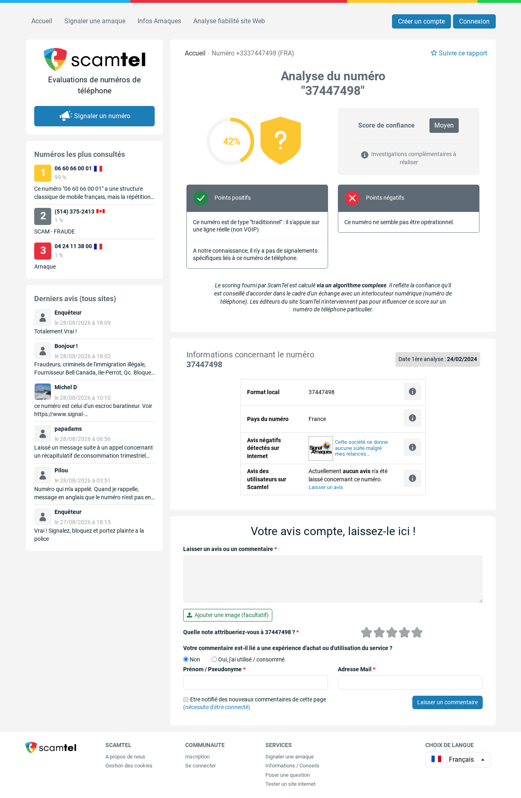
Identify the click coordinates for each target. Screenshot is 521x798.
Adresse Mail (356, 669)
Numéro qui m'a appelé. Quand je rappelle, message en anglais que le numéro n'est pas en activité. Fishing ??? (92, 497)
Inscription (197, 757)
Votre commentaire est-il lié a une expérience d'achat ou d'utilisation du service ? (287, 648)
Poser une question (287, 775)
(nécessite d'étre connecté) (216, 707)
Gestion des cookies (129, 766)
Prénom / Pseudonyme (214, 669)
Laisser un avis (326, 487)
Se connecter (200, 766)
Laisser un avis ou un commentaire (230, 549)
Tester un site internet (290, 784)
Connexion (474, 21)
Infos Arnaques (159, 21)
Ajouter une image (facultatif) (230, 615)
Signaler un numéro (102, 116)
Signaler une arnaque (94, 21)
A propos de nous (125, 757)
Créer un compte (421, 21)
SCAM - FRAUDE (54, 231)
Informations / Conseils (292, 766)
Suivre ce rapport (463, 53)
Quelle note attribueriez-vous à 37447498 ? (241, 632)
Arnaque (45, 266)
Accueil (41, 21)
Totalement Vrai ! (55, 331)
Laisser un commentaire (447, 702)
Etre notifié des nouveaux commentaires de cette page (254, 703)
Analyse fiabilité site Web (229, 21)
